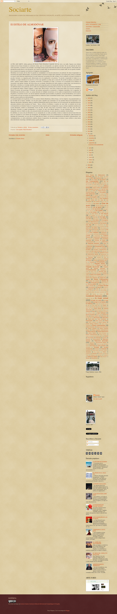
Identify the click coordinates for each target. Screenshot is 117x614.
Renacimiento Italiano (101, 342)
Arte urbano (100, 184)
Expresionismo (104, 254)
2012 (89, 131)
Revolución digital (100, 344)
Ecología (101, 244)
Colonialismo (103, 234)
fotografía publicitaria (99, 268)
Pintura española (92, 328)
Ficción (95, 260)
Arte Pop (96, 182)
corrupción (97, 238)
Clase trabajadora (94, 232)
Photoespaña (89, 320)
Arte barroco (103, 179)
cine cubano (88, 203)
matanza (99, 306)
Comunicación (97, 235)
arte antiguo (94, 179)
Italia (97, 288)
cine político (94, 228)
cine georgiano (92, 215)
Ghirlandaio (98, 273)
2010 (89, 165)
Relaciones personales (101, 341)
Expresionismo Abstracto (91, 255)
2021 (89, 110)
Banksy (100, 186)
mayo (90, 152)
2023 (89, 105)
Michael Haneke (98, 309)
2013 (89, 129)
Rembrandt (91, 342)
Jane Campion (104, 288)
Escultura (88, 249)
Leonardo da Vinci (104, 303)
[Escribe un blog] (43, 127)
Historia (88, 279)
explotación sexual (103, 252)
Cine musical (103, 223)
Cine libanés (102, 221)
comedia (88, 235)
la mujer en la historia (99, 302)
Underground (93, 355)
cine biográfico (93, 197)
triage (106, 353)
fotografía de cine (90, 265)
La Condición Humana (97, 295)
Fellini (105, 257)
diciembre (91, 135)
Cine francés (104, 213)
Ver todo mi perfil (98, 399)
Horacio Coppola (102, 284)
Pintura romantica (103, 334)
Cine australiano (96, 195)
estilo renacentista (89, 252)
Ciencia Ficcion (102, 190)
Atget (106, 184)
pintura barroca (102, 322)
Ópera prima (91, 319)
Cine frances (95, 213)
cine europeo (93, 212)
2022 (89, 107)
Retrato (92, 344)
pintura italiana (92, 333)
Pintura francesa (91, 331)
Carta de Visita (104, 189)
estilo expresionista (95, 251)
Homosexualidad (92, 284)
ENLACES (88, 31)
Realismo (88, 339)
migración (105, 309)
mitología (88, 311)
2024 (89, 103)
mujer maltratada (101, 313)
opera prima (105, 317)
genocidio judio (102, 271)
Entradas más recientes (17, 135)
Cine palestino (94, 226)
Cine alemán (103, 192)
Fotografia (91, 262)
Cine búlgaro (95, 198)
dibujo (104, 243)
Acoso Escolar (90, 175)
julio (90, 148)
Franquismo (103, 270)
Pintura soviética (96, 336)
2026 (89, 98)
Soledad (97, 348)
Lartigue (97, 303)
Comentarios (91, 444)
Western (88, 358)
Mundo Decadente (90, 314)
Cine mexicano (94, 223)
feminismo (89, 259)
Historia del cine (95, 282)
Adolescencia (101, 175)
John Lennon (96, 290)
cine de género (97, 207)
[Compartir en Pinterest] (48, 127)
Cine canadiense (104, 198)
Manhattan (94, 306)
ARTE (87, 179)
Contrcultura (90, 238)
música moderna (95, 316)
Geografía (88, 273)
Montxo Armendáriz (104, 311)
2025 (89, 100)
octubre (91, 140)
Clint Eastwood (89, 234)
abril (90, 155)
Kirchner (94, 294)
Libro (89, 305)
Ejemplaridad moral (100, 246)
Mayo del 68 (89, 308)
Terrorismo (88, 351)
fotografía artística (100, 263)
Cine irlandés (103, 218)
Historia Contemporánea (101, 279)
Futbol (87, 271)
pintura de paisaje (90, 326)
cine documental (96, 209)
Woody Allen (94, 358)
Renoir (87, 344)
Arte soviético (94, 184)
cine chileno (91, 200)
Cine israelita (88, 220)
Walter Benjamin (103, 356)
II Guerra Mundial (103, 285)
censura (89, 190)
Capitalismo (105, 187)
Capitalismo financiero (93, 189)
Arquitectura (98, 178)
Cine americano (90, 194)
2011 (89, 133)
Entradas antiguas (76, 135)
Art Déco (105, 178)
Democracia (105, 241)
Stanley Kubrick (95, 350)
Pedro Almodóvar (27, 129)
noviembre (91, 138)
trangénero (88, 353)
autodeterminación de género (92, 186)
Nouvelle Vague (89, 317)
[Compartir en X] (45, 127)
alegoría (101, 176)
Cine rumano (89, 229)
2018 (89, 117)
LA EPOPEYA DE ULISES (99, 484)
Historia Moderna (104, 282)
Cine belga (102, 195)
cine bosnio (102, 197)
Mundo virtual (99, 314)
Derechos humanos (93, 243)
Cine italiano (96, 220)
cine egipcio (105, 209)
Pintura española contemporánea (100, 330)
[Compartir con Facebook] (47, 127)
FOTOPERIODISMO (91, 270)
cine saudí (102, 229)
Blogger (67, 610)
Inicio (47, 135)
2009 (89, 167)
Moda (93, 311)
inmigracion (106, 287)
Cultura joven (98, 241)
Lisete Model (94, 305)
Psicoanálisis (91, 337)
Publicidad (98, 337)
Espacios (88, 251)
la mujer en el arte (96, 300)
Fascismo (90, 257)
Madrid (104, 305)
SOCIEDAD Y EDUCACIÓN (93, 26)
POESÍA (106, 336)
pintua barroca (98, 320)
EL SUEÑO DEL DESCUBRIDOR (97, 543)
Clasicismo (103, 232)
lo (100, 305)
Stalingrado (88, 350)
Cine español (19, 129)
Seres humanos (102, 345)
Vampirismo (106, 355)
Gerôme (93, 273)
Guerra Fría (103, 277)
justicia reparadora (100, 292)
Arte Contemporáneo (92, 181)
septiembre (92, 142)
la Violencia (89, 303)
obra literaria (97, 317)
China (94, 190)
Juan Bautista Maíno (90, 292)
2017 (89, 119)
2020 (89, 112)
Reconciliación (96, 339)
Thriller (104, 351)
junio (90, 150)
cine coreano (97, 201)
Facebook (100, 255)
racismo (105, 337)
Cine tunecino (102, 231)
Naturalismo (103, 316)
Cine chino (100, 200)
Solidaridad (103, 348)
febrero (91, 159)
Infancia (99, 287)
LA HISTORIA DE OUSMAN (100, 461)
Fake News (106, 255)
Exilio (96, 252)
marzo (90, 157)
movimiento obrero (91, 313)
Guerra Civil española (95, 274)
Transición (94, 353)
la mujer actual (101, 298)
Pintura (106, 320)
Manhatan (88, 306)
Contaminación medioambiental (100, 237)
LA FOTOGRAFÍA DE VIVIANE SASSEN (98, 505)
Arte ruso (88, 184)
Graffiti (87, 274)
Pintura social (88, 336)
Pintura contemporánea (98, 325)
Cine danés (96, 203)
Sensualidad (93, 345)
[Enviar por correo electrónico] (42, 127)
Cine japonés (105, 220)
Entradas (90, 441)
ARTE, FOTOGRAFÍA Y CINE (93, 24)
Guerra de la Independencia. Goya (99, 276)
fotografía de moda (101, 265)
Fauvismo (99, 257)
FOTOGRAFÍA (100, 262)
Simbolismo (88, 347)
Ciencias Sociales (90, 192)
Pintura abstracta (92, 322)
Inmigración (90, 289)
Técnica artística (103, 350)
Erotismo (104, 248)
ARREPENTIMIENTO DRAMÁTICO (98, 565)
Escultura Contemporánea (100, 249)
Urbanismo (100, 355)
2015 (89, 124)
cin (97, 192)
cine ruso (96, 229)
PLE (102, 336)
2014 (89, 126)
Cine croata (104, 201)
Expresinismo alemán (93, 254)
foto (86, 262)
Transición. (101, 353)
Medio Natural (97, 308)
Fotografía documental (92, 267)
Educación (89, 246)
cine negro (88, 224)
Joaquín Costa (89, 290)
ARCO (92, 178)
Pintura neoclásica (102, 333)
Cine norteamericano (99, 224)
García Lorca (93, 271)
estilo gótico (104, 251)
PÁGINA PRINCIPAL (91, 22)
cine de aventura (100, 205)
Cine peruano (101, 226)
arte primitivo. (104, 182)
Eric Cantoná (97, 248)
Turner (87, 355)
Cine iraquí (96, 218)
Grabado (105, 273)
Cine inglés (102, 217)
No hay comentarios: (33, 127)
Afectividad (88, 176)
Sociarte (20, 9)
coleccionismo (96, 234)
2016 (89, 122)
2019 (89, 114)
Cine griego (100, 215)
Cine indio (95, 217)
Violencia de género (92, 356)
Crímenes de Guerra (99, 240)
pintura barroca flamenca (92, 323)
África (96, 176)
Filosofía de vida (103, 260)
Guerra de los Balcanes (92, 277)
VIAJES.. (88, 28)
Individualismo (91, 287)
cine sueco (94, 231)
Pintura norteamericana (91, 334)
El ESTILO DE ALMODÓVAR (27, 24)
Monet (98, 311)
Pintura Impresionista (103, 331)
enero (90, 162)
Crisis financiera (90, 241)
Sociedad (96, 347)
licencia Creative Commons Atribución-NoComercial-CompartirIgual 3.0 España (40, 604)
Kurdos (101, 294)
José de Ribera (104, 290)
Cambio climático (96, 187)
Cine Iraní (88, 218)
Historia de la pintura (94, 280)
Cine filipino (102, 212)
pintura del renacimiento (102, 326)
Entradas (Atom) (20, 138)
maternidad (104, 306)
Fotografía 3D (89, 263)
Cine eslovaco (90, 210)
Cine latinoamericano (93, 221)
